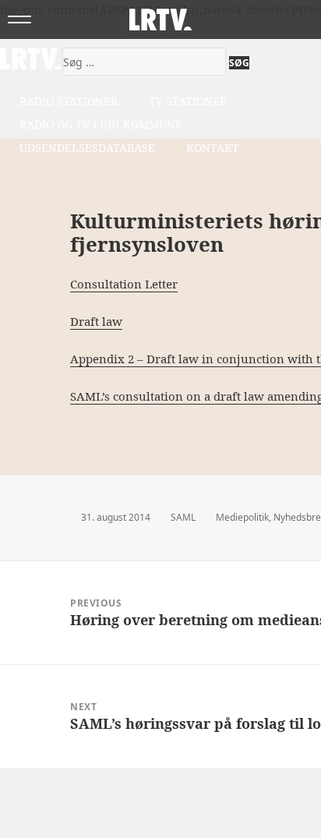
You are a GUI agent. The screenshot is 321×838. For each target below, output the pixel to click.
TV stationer (188, 101)
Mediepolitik (242, 517)
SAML (183, 517)
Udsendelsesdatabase (87, 147)
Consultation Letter (124, 284)
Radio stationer (68, 101)
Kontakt (212, 147)
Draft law (96, 321)
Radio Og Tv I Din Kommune (100, 124)
